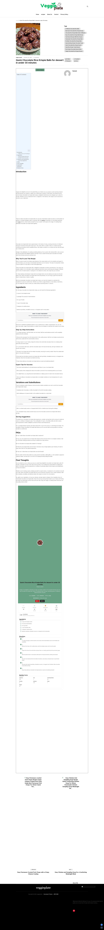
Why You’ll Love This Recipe (24, 153)
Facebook (77, 58)
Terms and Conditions (78, 922)
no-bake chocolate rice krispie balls (74, 41)
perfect (43, 220)
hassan (74, 71)
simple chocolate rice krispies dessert (74, 51)
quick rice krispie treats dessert (73, 47)
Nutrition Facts (20, 167)
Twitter (68, 58)
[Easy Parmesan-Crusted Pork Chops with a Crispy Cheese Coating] (33, 822)
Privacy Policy (64, 14)
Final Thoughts (20, 163)
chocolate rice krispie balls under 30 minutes (76, 32)
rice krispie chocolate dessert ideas (73, 49)
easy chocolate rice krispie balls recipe (74, 34)
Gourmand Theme (48, 894)
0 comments (36, 57)
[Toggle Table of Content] (28, 151)
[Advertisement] (23, 94)
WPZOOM (56, 894)
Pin (37, 601)
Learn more (75, 905)
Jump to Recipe (40, 70)
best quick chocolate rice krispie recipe (74, 30)
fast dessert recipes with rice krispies (74, 36)
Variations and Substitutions (23, 159)
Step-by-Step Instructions (24, 156)
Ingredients (19, 155)
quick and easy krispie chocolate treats (74, 43)
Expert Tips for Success (23, 157)
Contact (56, 14)
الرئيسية (17, 20)
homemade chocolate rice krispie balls (74, 38)
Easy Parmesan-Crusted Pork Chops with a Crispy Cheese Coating (33, 873)
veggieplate (43, 887)
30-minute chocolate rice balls (72, 28)
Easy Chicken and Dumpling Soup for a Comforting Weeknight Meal (71, 873)
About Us (49, 14)
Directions (19, 166)
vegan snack (19, 57)
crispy (19, 221)
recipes (43, 14)
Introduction (19, 152)
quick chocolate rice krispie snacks (73, 45)
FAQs (19, 161)
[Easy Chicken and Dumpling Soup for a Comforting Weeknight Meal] (70, 822)
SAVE (61, 320)
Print (43, 601)
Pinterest (68, 61)
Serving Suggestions (23, 160)
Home (37, 14)
